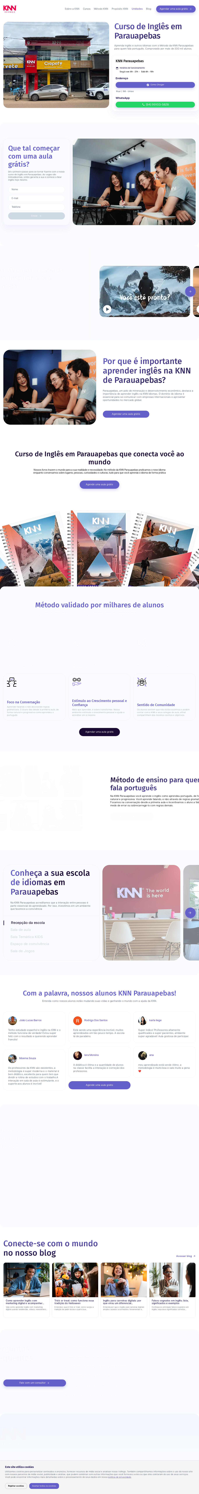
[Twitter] (38, 1459)
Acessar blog (184, 1256)
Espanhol (105, 1436)
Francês (104, 1440)
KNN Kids (105, 1452)
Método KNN (101, 9)
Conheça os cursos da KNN (121, 816)
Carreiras (177, 1453)
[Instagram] (23, 1459)
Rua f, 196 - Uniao (125, 91)
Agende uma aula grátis (99, 1085)
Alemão (104, 1444)
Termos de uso (136, 1452)
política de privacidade (119, 1477)
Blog (148, 9)
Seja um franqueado (184, 1442)
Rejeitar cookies (16, 1486)
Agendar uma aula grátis (99, 732)
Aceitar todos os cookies (44, 1486)
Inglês (103, 1433)
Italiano (104, 1448)
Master (176, 1449)
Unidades (137, 9)
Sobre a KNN (72, 9)
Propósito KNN (120, 9)
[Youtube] (30, 1459)
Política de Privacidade (141, 1448)
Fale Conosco (180, 1438)
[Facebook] (15, 1459)
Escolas (132, 1440)
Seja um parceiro (182, 1445)
